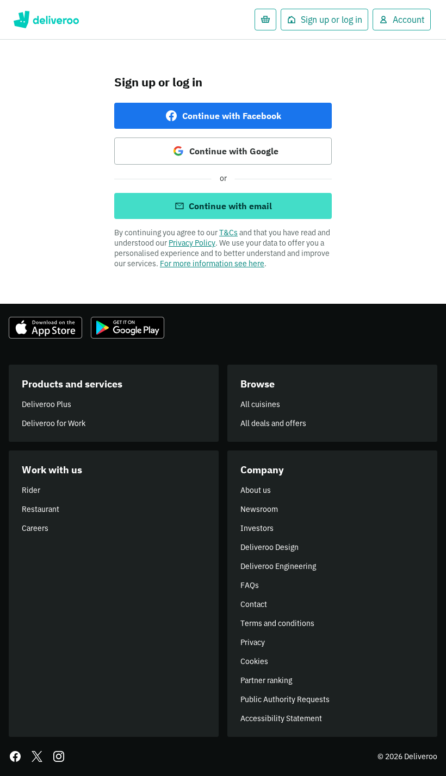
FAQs (249, 585)
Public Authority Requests (285, 699)
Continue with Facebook (231, 115)
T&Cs (228, 232)
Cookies (254, 661)
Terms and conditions (277, 623)
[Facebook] (15, 756)
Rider (31, 490)
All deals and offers (273, 423)
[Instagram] (58, 756)
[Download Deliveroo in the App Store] (45, 328)
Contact (253, 604)
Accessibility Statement (281, 718)
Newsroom (259, 509)
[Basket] (265, 19)
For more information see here (212, 263)
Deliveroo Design (269, 547)
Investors (257, 528)
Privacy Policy (192, 243)
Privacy (252, 642)
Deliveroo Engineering (278, 566)
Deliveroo (46, 19)
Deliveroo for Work (53, 423)
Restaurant (40, 509)
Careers (35, 528)
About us (255, 490)
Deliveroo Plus (46, 404)
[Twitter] (37, 756)
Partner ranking (266, 680)
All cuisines (260, 404)
